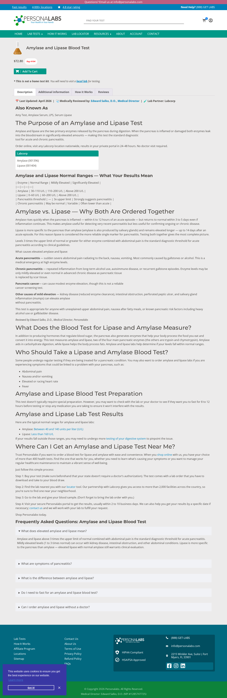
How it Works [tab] (84, 92)
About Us (70, 644)
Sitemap (19, 659)
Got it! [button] (31, 687)
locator (71, 487)
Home (18, 34)
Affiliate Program (24, 649)
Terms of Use (72, 649)
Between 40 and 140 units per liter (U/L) (58, 429)
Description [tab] (25, 92)
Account (136, 34)
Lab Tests (34, 34)
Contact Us (71, 639)
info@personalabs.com (128, 2)
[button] (204, 21)
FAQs (67, 664)
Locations (20, 654)
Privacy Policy (72, 654)
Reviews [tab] (103, 92)
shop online (164, 454)
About (120, 34)
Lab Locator (80, 34)
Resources (102, 34)
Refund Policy (72, 659)
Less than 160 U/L (42, 434)
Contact (153, 34)
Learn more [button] (15, 680)
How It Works (57, 34)
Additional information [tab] (53, 92)
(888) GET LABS (205, 7)
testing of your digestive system (126, 438)
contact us (36, 508)
